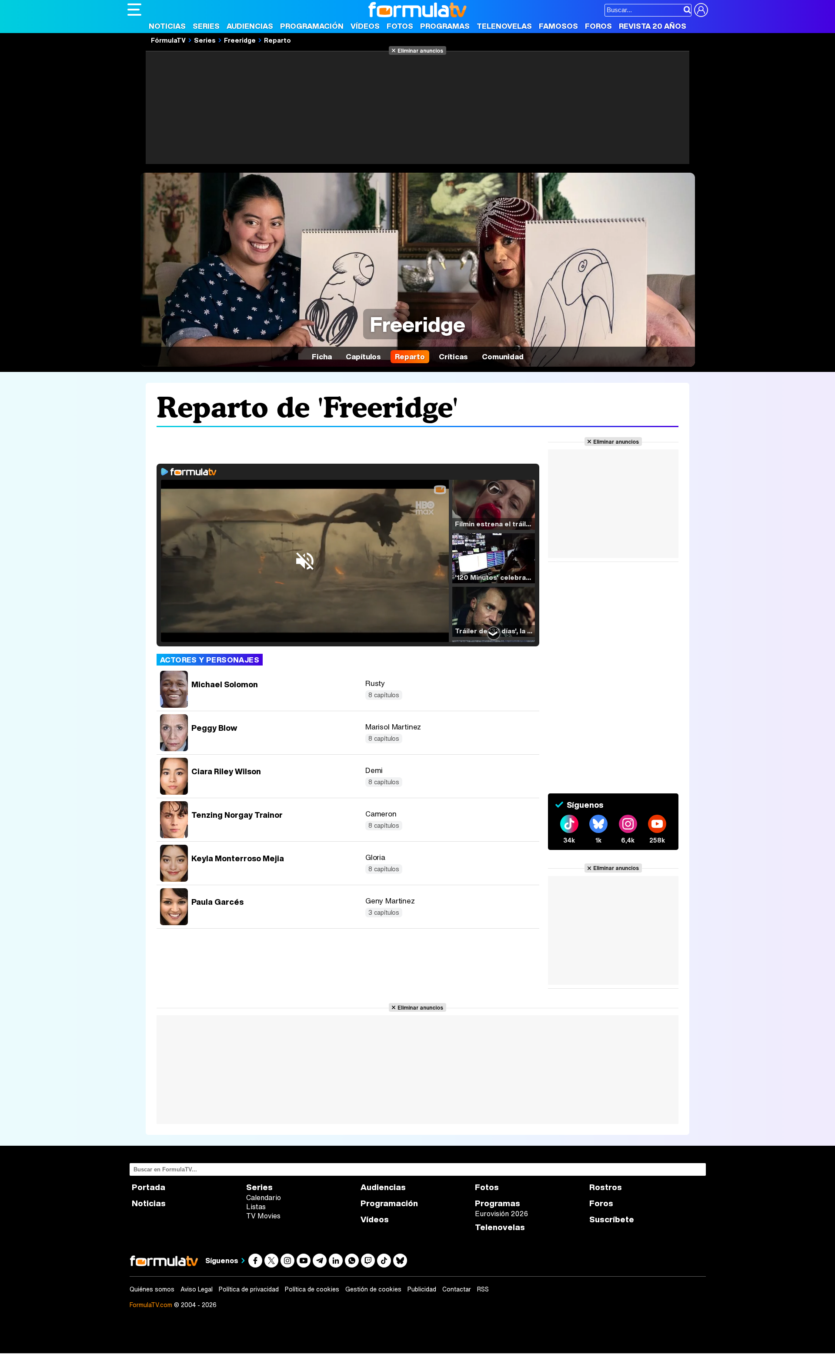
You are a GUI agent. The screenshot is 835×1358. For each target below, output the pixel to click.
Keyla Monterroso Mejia (237, 858)
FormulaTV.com (151, 1304)
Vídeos (365, 25)
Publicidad (421, 1289)
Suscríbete (611, 1219)
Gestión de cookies (373, 1289)
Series (206, 25)
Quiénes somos (152, 1289)
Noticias (167, 25)
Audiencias (250, 25)
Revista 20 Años (652, 25)
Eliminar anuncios (420, 50)
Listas (256, 1206)
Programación (312, 25)
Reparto (277, 40)
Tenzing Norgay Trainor (237, 814)
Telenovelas (504, 25)
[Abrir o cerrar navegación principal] (134, 9)
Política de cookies (312, 1289)
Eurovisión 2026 (501, 1213)
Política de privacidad (249, 1289)
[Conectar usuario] (701, 10)
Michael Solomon (224, 684)
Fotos (400, 25)
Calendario (263, 1197)
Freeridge (240, 40)
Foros (598, 25)
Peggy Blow (214, 727)
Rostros (605, 1187)
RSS (483, 1289)
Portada (148, 1187)
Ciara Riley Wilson (226, 771)
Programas (445, 25)
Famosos (558, 25)
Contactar (456, 1289)
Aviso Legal (196, 1289)
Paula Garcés (217, 901)
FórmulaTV (168, 40)
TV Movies (263, 1216)
